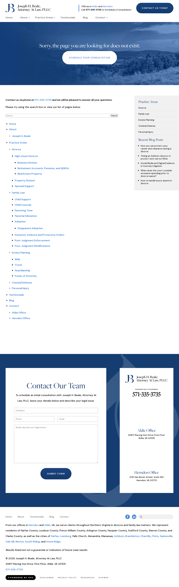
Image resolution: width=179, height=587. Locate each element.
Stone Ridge (53, 541)
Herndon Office (21, 318)
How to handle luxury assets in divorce (156, 182)
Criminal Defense (22, 282)
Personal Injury (20, 288)
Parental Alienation (26, 216)
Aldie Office (19, 312)
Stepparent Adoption (30, 228)
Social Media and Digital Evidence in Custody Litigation (158, 164)
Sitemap (104, 577)
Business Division (27, 162)
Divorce (16, 149)
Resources (88, 577)
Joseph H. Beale (21, 136)
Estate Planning (21, 252)
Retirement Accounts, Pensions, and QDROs (43, 168)
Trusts (18, 265)
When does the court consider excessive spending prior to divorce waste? (156, 173)
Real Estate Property (29, 173)
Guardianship (22, 270)
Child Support (23, 199)
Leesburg (65, 536)
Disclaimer (47, 577)
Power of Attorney (26, 276)
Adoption (20, 221)
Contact (100, 17)
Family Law (18, 192)
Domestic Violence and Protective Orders (39, 235)
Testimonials (67, 17)
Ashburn (119, 536)
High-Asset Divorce (26, 156)
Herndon (108, 6)
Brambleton (132, 536)
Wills (17, 259)
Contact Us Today (155, 8)
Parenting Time (24, 210)
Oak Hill (10, 541)
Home (9, 17)
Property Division (25, 180)
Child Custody (23, 205)
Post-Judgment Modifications (32, 246)
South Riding (32, 541)
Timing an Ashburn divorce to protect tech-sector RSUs (156, 157)
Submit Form (56, 473)
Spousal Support (24, 186)
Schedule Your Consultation (89, 57)
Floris (155, 536)
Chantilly (145, 536)
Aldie (95, 6)
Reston (20, 541)
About (24, 17)
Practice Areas (44, 17)
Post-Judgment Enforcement (32, 240)
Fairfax (55, 536)
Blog (85, 17)
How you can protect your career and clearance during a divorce (156, 148)
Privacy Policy (67, 577)
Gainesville (166, 536)
